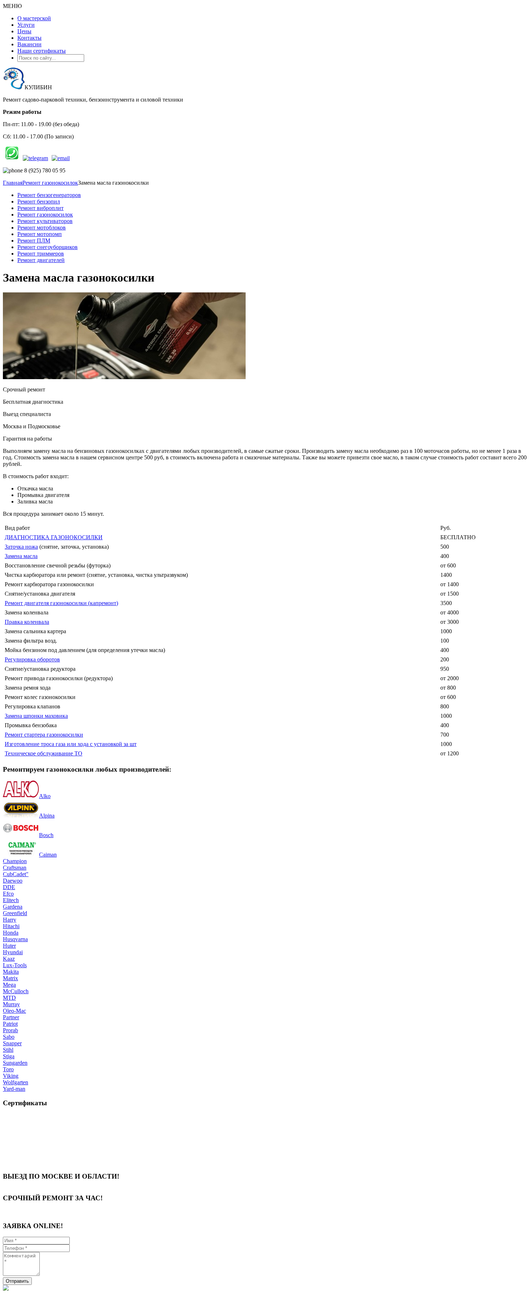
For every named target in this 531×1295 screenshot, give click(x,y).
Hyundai (13, 952)
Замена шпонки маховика (36, 716)
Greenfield (15, 913)
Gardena (12, 907)
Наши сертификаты (41, 51)
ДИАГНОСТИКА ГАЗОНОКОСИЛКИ (54, 537)
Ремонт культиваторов (45, 221)
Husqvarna (15, 939)
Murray (11, 1004)
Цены (24, 31)
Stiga (8, 1056)
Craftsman (14, 868)
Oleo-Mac (14, 1011)
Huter (9, 946)
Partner (11, 1017)
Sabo (8, 1037)
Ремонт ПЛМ (33, 240)
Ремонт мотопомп (39, 234)
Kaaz (9, 959)
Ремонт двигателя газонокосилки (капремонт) (61, 603)
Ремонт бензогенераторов (49, 195)
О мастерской (34, 18)
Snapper (12, 1043)
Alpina (47, 815)
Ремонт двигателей (41, 260)
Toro (8, 1069)
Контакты (29, 38)
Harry (9, 920)
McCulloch (16, 991)
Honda (10, 933)
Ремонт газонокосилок (45, 214)
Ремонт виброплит (40, 208)
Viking (10, 1076)
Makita (11, 972)
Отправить (17, 1281)
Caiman (48, 855)
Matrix (10, 978)
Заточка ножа (21, 547)
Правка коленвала (27, 622)
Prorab (10, 1030)
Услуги (26, 25)
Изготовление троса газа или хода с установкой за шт (71, 744)
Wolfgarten (15, 1082)
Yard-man (14, 1089)
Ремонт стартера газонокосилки (44, 735)
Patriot (10, 1024)
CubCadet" (16, 874)
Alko (45, 796)
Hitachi (11, 926)
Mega (9, 985)
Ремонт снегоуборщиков (47, 247)
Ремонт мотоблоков (41, 227)
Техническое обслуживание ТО (43, 753)
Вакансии (29, 44)
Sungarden (15, 1063)
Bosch (46, 835)
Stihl (8, 1050)
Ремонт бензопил (38, 201)
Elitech (11, 900)
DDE (9, 887)
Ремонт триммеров (40, 253)
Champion (15, 861)
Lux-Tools (15, 965)
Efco (8, 894)
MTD (9, 998)
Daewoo (12, 881)
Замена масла (21, 556)
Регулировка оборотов (32, 659)
